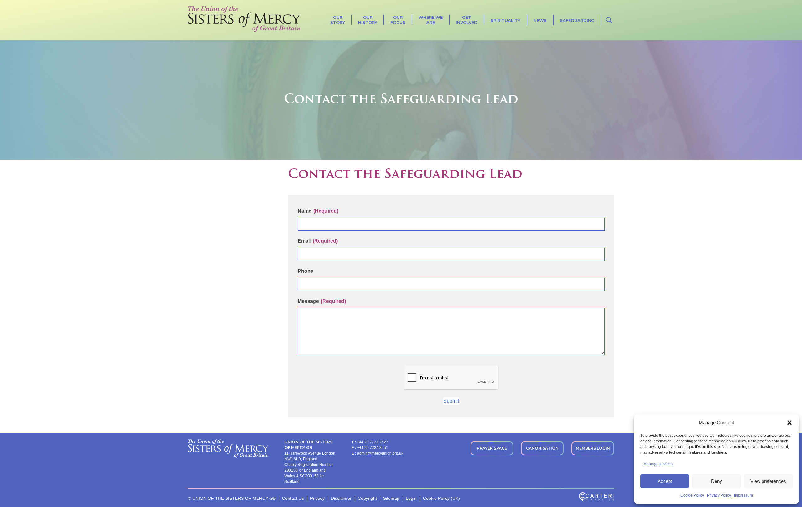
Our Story (337, 20)
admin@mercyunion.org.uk (380, 453)
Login (411, 498)
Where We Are (431, 20)
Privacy (317, 498)
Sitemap (391, 498)
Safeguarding (577, 20)
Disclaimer (341, 498)
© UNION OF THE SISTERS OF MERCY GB (232, 498)
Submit (451, 401)
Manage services (658, 464)
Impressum (743, 495)
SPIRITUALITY (505, 20)
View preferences (768, 481)
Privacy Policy (719, 495)
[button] (789, 423)
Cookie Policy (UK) (441, 498)
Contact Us (293, 498)
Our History (367, 20)
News (540, 20)
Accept (665, 481)
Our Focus (397, 20)
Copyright (367, 498)
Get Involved (466, 20)
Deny (716, 481)
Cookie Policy (692, 495)
